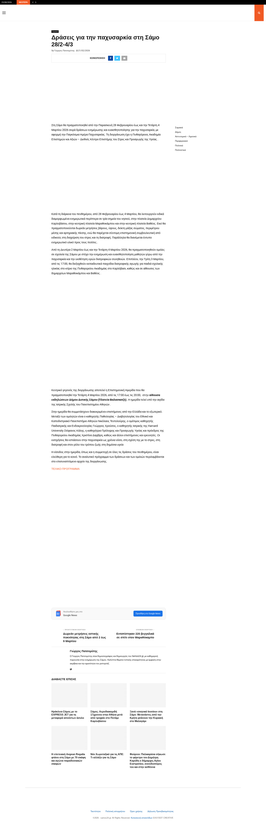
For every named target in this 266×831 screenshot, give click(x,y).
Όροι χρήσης (136, 811)
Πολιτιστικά (180, 150)
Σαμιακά (55, 31)
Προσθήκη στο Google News (148, 613)
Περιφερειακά (181, 141)
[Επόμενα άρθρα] (35, 2)
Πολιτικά (179, 145)
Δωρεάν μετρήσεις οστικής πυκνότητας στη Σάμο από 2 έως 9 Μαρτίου (84, 637)
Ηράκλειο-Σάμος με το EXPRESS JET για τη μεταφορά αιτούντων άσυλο (67, 714)
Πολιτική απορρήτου (115, 811)
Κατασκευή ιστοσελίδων (142, 818)
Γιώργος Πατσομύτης (64, 50)
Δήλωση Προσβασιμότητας (160, 811)
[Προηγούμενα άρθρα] (33, 2)
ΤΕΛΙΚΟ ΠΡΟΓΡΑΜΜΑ (65, 468)
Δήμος (178, 132)
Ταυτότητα (96, 811)
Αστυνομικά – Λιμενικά (185, 136)
